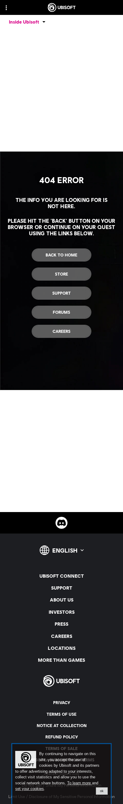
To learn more (79, 783)
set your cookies (29, 789)
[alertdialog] (61, 774)
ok (102, 791)
